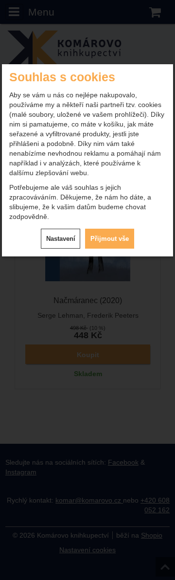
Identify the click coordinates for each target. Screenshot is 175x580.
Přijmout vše (109, 238)
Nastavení (60, 238)
